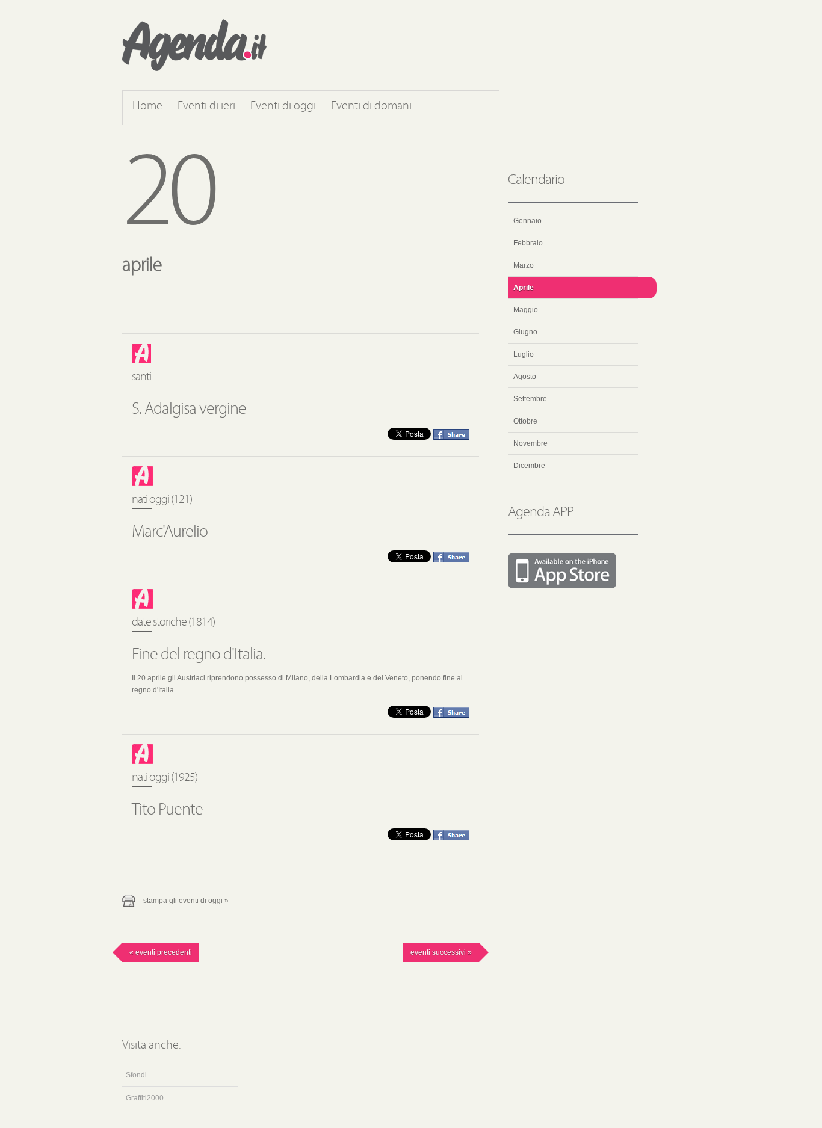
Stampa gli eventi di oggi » (186, 900)
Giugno (525, 332)
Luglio (523, 354)
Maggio (525, 310)
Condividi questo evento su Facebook (451, 434)
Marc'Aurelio (170, 532)
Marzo (523, 265)
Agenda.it (194, 45)
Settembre (530, 399)
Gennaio (527, 221)
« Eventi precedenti (160, 952)
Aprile (523, 287)
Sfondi (136, 1075)
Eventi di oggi (283, 106)
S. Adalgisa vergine (189, 409)
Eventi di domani (371, 106)
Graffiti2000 (145, 1098)
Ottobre (525, 421)
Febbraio (528, 243)
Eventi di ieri (206, 106)
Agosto (524, 376)
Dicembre (529, 465)
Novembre (530, 443)
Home (147, 106)
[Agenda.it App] (573, 571)
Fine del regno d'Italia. (198, 655)
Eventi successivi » (441, 952)
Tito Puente (167, 810)
